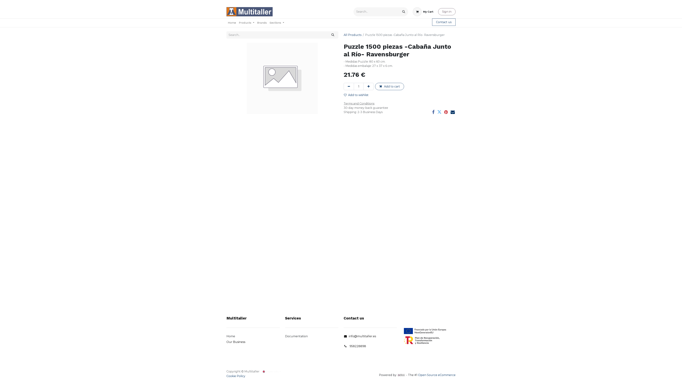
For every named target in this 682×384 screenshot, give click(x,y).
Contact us (443, 22)
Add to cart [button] (391, 86)
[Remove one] (349, 86)
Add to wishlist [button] (358, 95)
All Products (352, 35)
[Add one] (368, 86)
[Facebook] (433, 112)
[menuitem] (231, 22)
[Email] (453, 112)
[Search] (403, 11)
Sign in (446, 11)
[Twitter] (439, 112)
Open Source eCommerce (437, 375)
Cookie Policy (235, 376)
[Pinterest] (446, 112)
